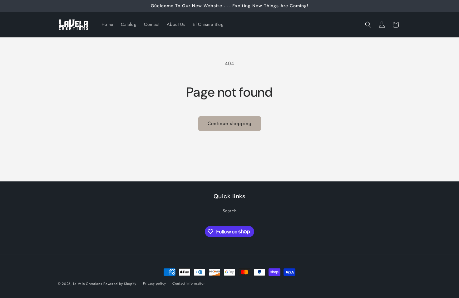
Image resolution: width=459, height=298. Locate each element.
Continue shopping (230, 123)
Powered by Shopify (119, 283)
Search (230, 211)
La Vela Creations (87, 283)
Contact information (188, 283)
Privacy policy (154, 283)
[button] (368, 24)
